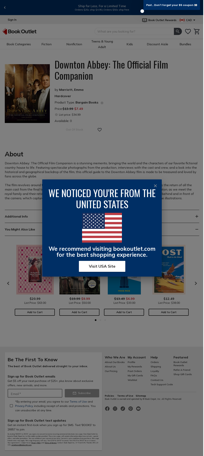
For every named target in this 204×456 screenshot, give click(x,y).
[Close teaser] (142, 11)
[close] (155, 186)
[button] (171, 5)
